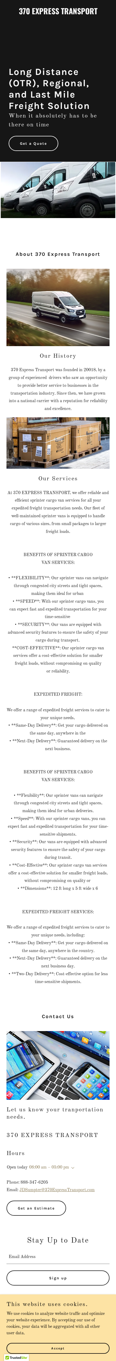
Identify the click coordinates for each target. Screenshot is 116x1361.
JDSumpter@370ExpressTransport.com (57, 1190)
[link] (58, 13)
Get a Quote (33, 143)
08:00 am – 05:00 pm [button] (49, 1167)
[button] (72, 1168)
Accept (58, 1348)
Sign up (58, 1278)
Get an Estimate (36, 1208)
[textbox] (58, 1257)
